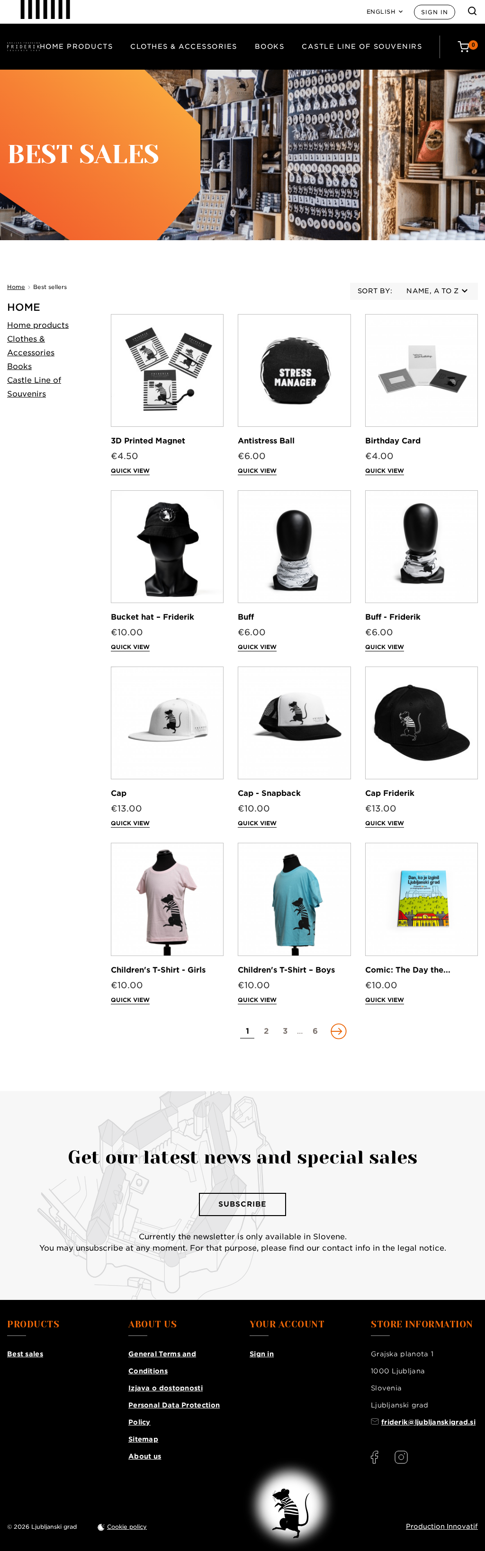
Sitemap (143, 1439)
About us (144, 1456)
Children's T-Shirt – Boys (286, 969)
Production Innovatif (442, 1526)
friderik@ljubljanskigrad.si (428, 1422)
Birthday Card (393, 440)
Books (270, 46)
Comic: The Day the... (407, 969)
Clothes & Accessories (183, 46)
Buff (246, 617)
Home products (76, 46)
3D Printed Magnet (148, 440)
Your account (287, 1324)
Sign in (434, 12)
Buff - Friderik (393, 617)
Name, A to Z (432, 291)
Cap (118, 793)
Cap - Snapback (269, 793)
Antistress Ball (266, 440)
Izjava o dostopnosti (165, 1388)
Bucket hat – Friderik (152, 617)
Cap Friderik (389, 793)
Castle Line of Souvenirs (362, 46)
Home (23, 307)
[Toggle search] (472, 11)
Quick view (130, 470)
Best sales (25, 1354)
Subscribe (242, 1204)
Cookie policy (127, 1526)
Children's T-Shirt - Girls (158, 969)
